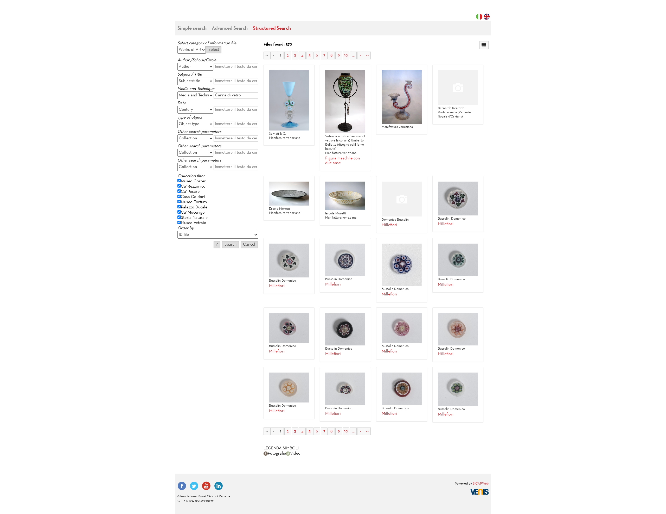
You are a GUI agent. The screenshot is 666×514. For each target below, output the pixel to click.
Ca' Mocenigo (193, 212)
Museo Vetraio (193, 223)
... (353, 55)
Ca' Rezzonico (193, 186)
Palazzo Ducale (194, 207)
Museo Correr (193, 181)
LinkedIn (218, 485)
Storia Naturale (194, 218)
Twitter (194, 485)
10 (346, 55)
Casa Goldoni (193, 197)
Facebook (181, 485)
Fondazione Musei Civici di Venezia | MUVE (199, 13)
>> (367, 55)
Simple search (192, 28)
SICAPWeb (481, 483)
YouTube (206, 485)
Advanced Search (230, 28)
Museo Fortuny (194, 202)
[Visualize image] (289, 100)
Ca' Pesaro (190, 192)
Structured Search (272, 28)
